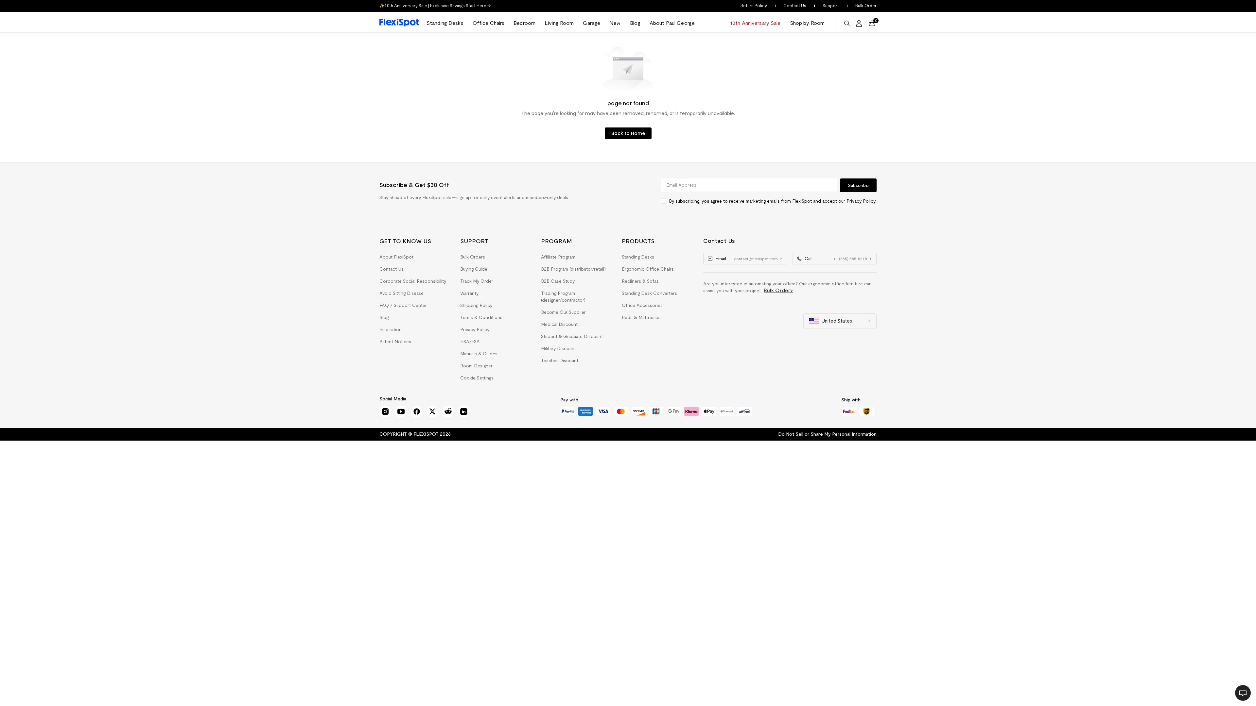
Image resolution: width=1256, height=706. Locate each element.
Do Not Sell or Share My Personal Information (827, 434)
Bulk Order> (778, 290)
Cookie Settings (477, 377)
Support (831, 5)
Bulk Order (866, 5)
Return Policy (754, 5)
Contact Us (794, 5)
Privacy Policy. (861, 201)
